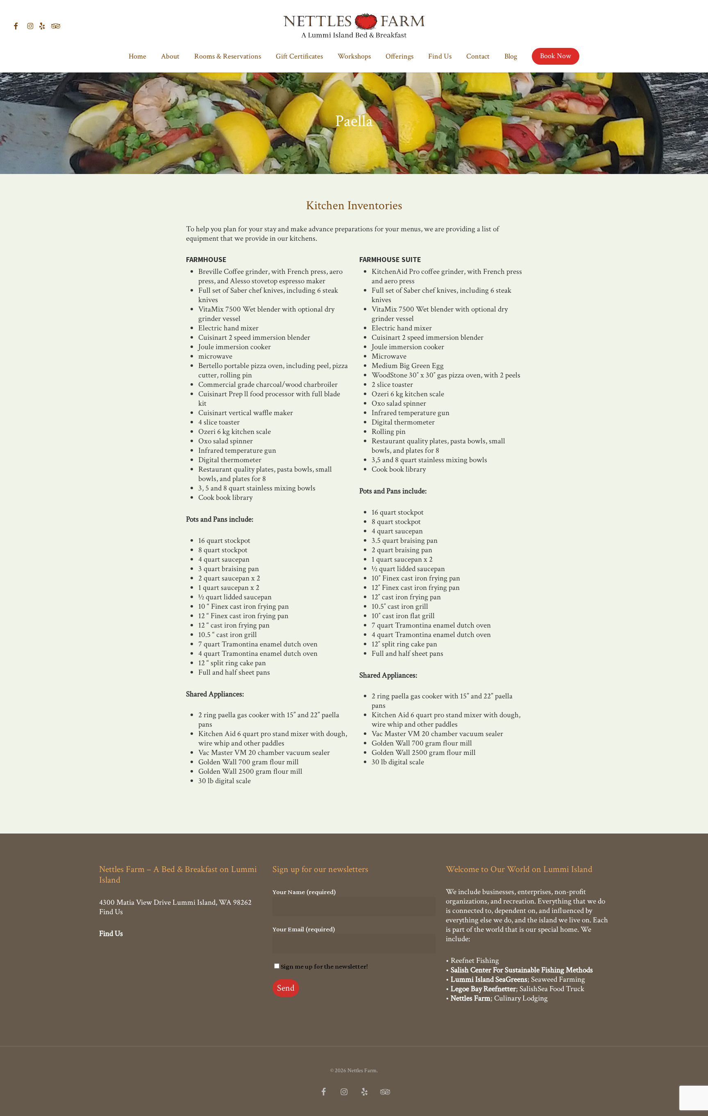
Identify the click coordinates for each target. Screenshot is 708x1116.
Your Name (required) (304, 892)
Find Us (111, 912)
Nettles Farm (470, 998)
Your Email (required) (303, 929)
